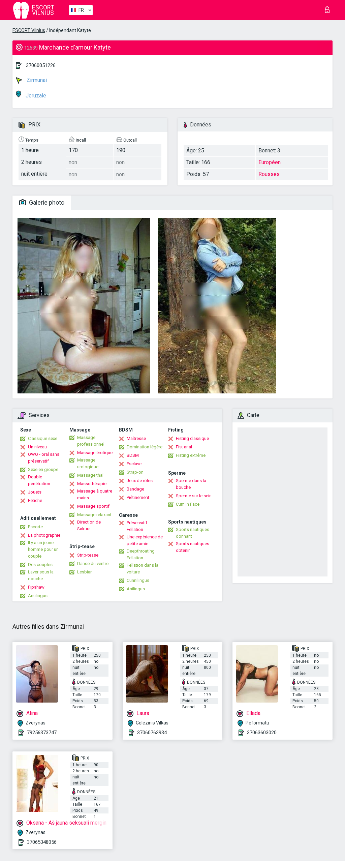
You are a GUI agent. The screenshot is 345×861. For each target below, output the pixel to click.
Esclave (134, 463)
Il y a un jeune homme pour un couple (43, 549)
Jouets (34, 492)
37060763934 (152, 733)
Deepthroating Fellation (141, 554)
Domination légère (144, 446)
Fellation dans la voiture (142, 568)
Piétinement (138, 497)
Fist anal (184, 446)
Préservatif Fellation (137, 526)
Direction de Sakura (89, 525)
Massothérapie (91, 483)
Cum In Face (187, 504)
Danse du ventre (92, 563)
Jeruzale (35, 95)
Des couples (40, 564)
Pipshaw (36, 587)
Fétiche (35, 500)
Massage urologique (87, 463)
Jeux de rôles (140, 480)
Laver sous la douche (41, 575)
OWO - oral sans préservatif (43, 458)
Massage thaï (90, 475)
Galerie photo (46, 202)
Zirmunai (36, 80)
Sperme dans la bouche (191, 484)
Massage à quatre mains (94, 494)
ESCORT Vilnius (28, 30)
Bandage (135, 489)
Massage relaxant (94, 514)
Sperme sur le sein (194, 495)
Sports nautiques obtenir (192, 547)
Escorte (35, 526)
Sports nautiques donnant (192, 533)
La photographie (44, 535)
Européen (269, 162)
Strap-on (135, 472)
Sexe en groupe (43, 469)
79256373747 (42, 733)
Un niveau (37, 446)
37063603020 (262, 733)
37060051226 (41, 65)
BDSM (133, 455)
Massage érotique (95, 452)
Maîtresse (136, 438)
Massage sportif (93, 506)
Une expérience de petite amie (145, 540)
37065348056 (42, 842)
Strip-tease (87, 555)
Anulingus (38, 595)
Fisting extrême (191, 455)
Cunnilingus (138, 580)
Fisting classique (192, 438)
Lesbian (85, 571)
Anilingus (136, 588)
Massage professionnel (90, 441)
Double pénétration (39, 480)
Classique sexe (42, 438)
